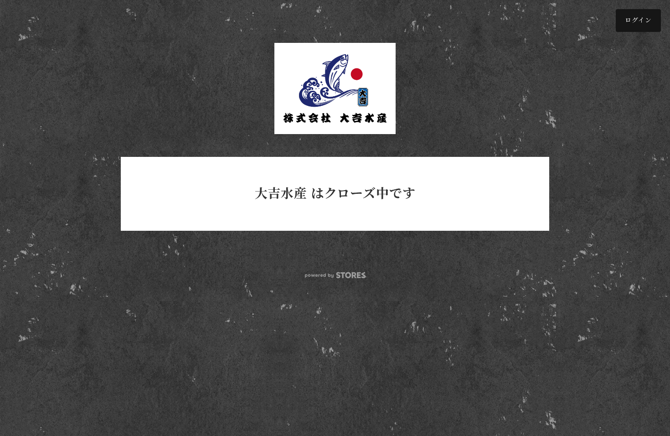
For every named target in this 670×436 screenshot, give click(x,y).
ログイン (638, 20)
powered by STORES (335, 275)
